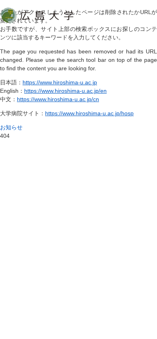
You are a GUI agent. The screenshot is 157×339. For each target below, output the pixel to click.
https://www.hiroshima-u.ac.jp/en (65, 91)
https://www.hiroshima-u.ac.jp (60, 82)
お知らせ (11, 127)
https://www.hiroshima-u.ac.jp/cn (58, 99)
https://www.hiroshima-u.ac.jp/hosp (89, 113)
